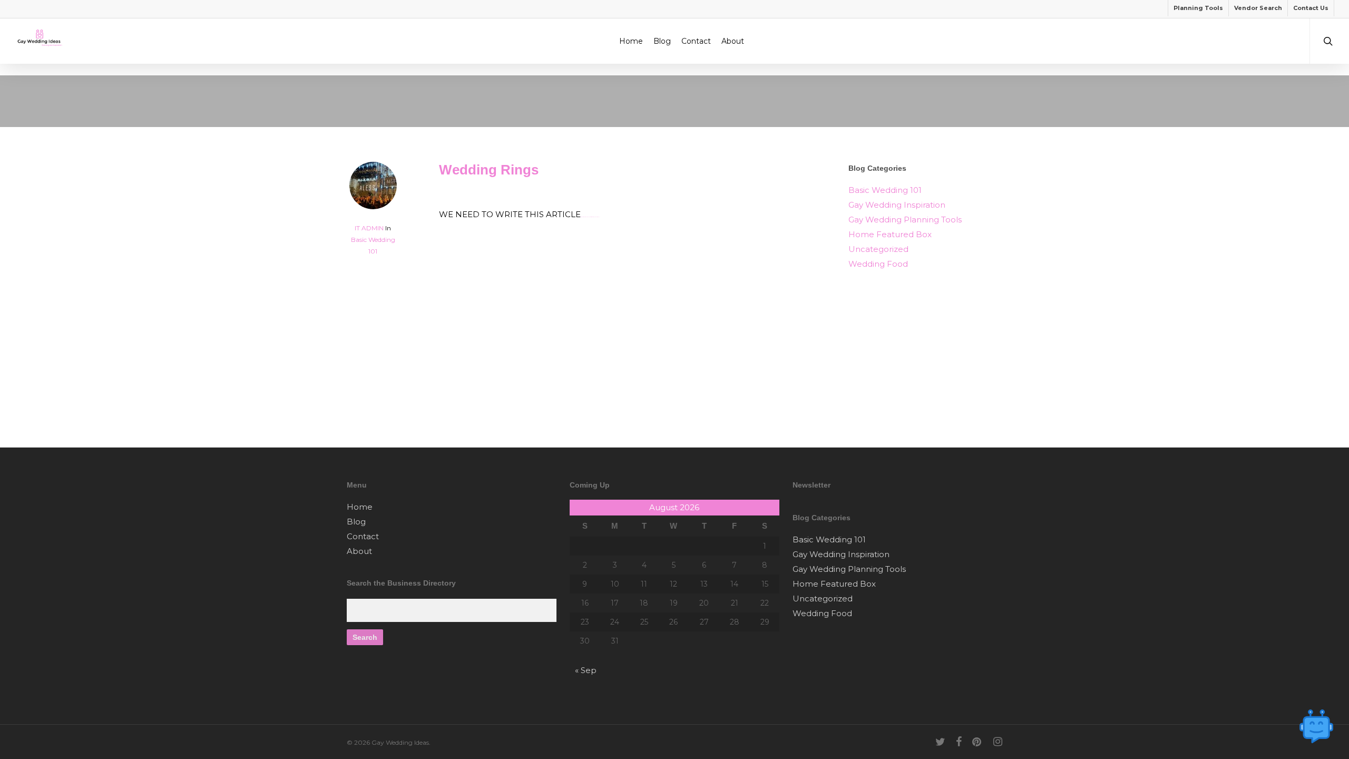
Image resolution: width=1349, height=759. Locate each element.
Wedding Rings (489, 170)
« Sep (586, 670)
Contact (363, 536)
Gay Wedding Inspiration (896, 205)
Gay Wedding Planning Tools (905, 220)
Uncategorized (878, 249)
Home (360, 507)
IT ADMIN (369, 228)
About (359, 551)
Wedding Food (878, 264)
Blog (356, 522)
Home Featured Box (890, 234)
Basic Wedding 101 (885, 190)
